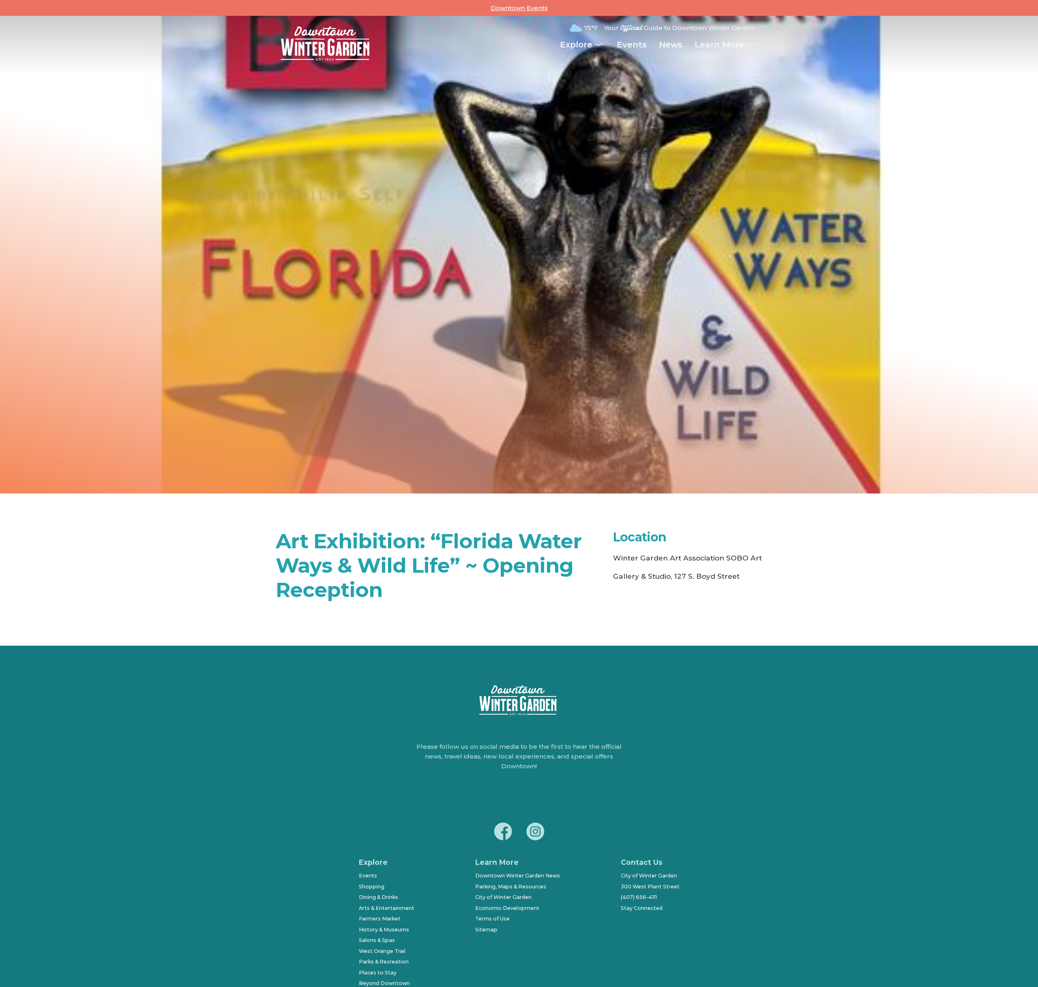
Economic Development (507, 908)
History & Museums (384, 930)
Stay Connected (642, 908)
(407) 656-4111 (639, 897)
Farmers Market (380, 919)
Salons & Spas (377, 940)
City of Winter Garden (503, 897)
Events (632, 45)
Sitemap (486, 930)
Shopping (371, 887)
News (670, 45)
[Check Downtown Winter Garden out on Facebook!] (503, 833)
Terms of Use (492, 919)
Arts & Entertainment (386, 908)
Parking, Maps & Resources (510, 887)
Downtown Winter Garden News (517, 876)
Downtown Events (519, 8)
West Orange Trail (382, 951)
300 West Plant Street (650, 887)
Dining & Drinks (378, 897)
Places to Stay (378, 973)
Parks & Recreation (384, 962)
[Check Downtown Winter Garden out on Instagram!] (535, 833)
